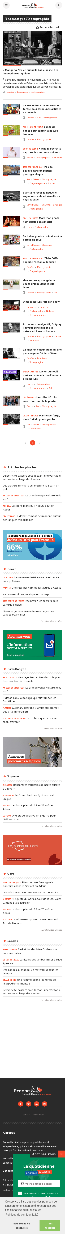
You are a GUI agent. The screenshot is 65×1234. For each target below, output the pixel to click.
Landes (10, 91)
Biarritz (46, 204)
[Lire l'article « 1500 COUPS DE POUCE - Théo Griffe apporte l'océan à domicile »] (11, 261)
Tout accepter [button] (50, 1225)
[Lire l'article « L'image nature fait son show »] (11, 305)
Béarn (30, 157)
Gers (29, 227)
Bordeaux (47, 244)
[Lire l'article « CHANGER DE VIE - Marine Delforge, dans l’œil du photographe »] (11, 419)
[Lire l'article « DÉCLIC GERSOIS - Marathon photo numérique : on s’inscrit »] (11, 221)
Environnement (37, 314)
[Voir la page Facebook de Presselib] (20, 1104)
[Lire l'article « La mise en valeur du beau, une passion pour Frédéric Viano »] (11, 353)
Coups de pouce (37, 183)
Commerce (35, 428)
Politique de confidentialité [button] (22, 1214)
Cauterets (32, 307)
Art (39, 117)
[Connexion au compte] (58, 5)
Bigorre (44, 307)
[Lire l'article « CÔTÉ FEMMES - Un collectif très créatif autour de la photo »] (11, 401)
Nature (50, 310)
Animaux (34, 340)
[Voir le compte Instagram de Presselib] (44, 1104)
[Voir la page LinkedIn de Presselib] (36, 1104)
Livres (51, 183)
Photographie (38, 91)
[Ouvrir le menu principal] (6, 5)
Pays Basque (33, 204)
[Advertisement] (32, 1041)
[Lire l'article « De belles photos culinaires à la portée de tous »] (11, 240)
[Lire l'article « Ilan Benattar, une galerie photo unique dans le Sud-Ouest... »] (11, 284)
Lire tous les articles (51, 621)
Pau (29, 179)
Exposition (22, 91)
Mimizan (42, 358)
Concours (57, 157)
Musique (57, 204)
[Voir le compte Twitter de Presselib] (28, 1104)
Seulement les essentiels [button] (21, 1225)
